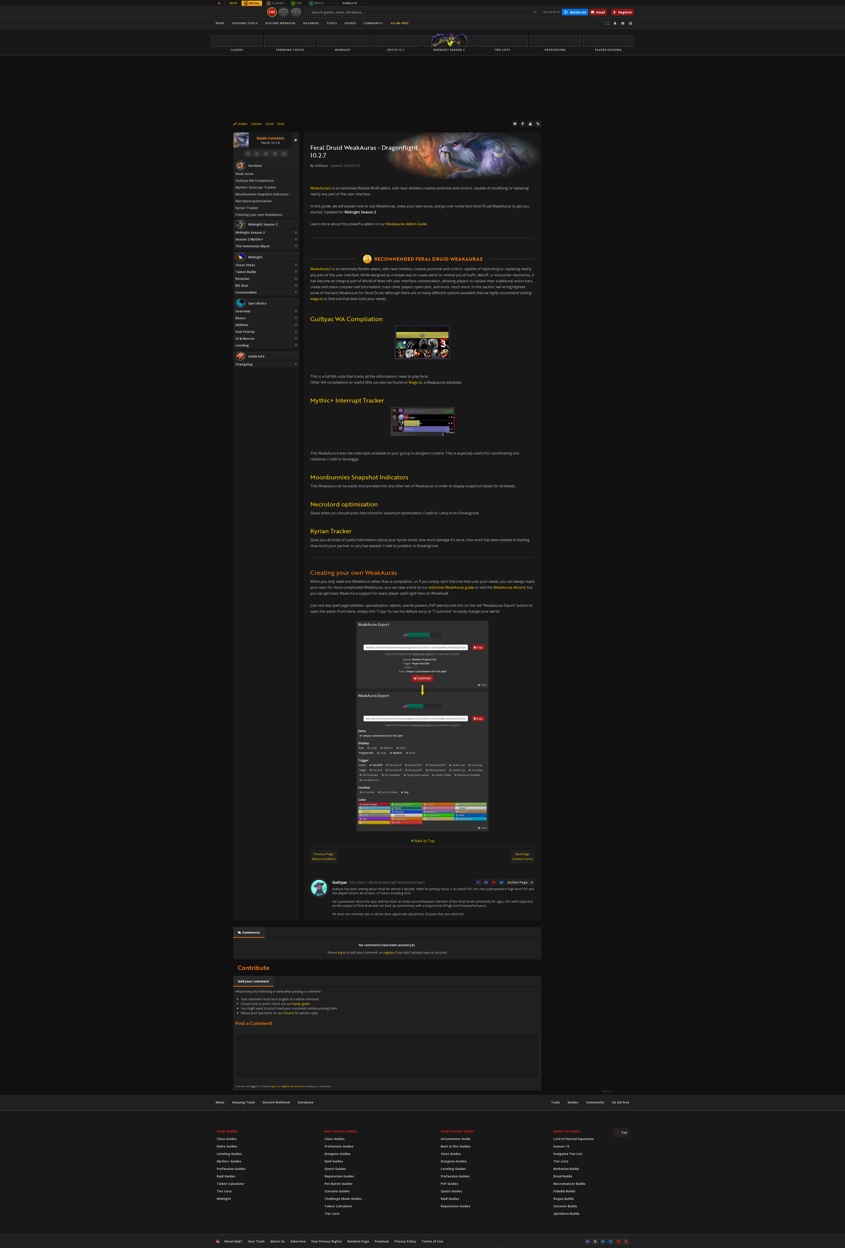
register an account (292, 1086)
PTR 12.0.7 (296, 12)
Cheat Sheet (245, 265)
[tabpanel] (387, 948)
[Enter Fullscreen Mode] (607, 23)
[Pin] (522, 124)
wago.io (316, 298)
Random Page (358, 1241)
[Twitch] (478, 882)
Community (373, 23)
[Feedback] (622, 23)
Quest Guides (335, 1169)
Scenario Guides (337, 1191)
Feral (280, 124)
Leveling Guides (229, 1154)
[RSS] (626, 1241)
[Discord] (486, 882)
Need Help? (233, 1241)
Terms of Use (432, 1241)
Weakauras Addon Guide (406, 224)
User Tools (256, 1241)
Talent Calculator (230, 1184)
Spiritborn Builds (566, 1213)
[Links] (538, 124)
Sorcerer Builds (565, 1206)
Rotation (242, 279)
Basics (240, 318)
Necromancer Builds (569, 1184)
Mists (319, 3)
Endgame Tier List (567, 1154)
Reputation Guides (339, 1176)
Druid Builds (562, 1176)
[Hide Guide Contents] (295, 140)
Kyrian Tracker (246, 208)
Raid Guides (226, 1176)
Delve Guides (227, 1146)
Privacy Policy (405, 1241)
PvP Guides (449, 1184)
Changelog (244, 364)
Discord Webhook (280, 23)
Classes (256, 124)
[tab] (249, 932)
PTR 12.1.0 (283, 12)
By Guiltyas (319, 165)
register (388, 952)
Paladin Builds (564, 1191)
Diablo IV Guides (566, 1131)
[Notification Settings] (615, 23)
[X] (595, 1241)
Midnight (224, 1199)
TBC (299, 3)
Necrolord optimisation (253, 201)
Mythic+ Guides (229, 1161)
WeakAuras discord (509, 587)
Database (311, 23)
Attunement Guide (455, 1139)
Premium (382, 1241)
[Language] (630, 23)
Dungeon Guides (338, 1154)
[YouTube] (493, 882)
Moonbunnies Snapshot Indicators (261, 194)
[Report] (530, 124)
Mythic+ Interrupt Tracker (255, 187)
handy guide (300, 1004)
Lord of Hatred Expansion (573, 1139)
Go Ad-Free (400, 23)
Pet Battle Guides (339, 1184)
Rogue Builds (563, 1199)
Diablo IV (354, 3)
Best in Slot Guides (455, 1146)
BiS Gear (241, 285)
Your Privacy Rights (326, 1241)
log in (341, 952)
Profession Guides (231, 1169)
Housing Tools (243, 1102)
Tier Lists (224, 1191)
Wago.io (415, 382)
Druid (269, 124)
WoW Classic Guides (457, 1131)
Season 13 (561, 1146)
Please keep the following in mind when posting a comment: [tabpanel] (286, 1038)
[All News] (219, 3)
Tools (555, 1102)
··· (330, 3)
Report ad (607, 1091)
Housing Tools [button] (245, 23)
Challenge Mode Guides (343, 1199)
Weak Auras (244, 174)
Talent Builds (245, 272)
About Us (277, 1241)
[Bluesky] (501, 882)
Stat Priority (245, 332)
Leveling (242, 345)
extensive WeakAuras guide (451, 587)
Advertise (298, 1241)
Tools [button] (332, 23)
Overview (242, 311)
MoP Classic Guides (341, 1131)
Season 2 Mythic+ (249, 239)
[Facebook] (610, 1241)
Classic (278, 3)
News (220, 23)
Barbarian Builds (566, 1169)
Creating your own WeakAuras (258, 215)
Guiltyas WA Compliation (254, 180)
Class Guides (227, 1139)
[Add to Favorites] (515, 124)
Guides (350, 23)
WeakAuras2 (320, 188)
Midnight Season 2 (250, 232)
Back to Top (425, 840)
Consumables (246, 292)
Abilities (241, 325)
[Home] (238, 12)
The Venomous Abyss (252, 246)
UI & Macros (244, 338)
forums (288, 1013)
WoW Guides (227, 1131)
